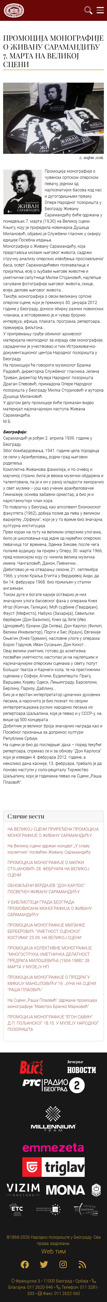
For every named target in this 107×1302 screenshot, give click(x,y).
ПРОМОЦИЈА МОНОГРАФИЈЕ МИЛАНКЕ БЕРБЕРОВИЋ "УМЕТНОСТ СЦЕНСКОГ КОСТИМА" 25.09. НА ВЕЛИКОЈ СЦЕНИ (46, 931)
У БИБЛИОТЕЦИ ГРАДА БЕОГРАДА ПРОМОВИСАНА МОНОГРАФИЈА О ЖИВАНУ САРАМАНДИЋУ (50, 908)
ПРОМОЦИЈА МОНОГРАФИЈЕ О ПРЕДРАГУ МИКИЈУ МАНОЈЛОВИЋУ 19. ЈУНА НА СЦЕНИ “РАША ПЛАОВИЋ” (52, 983)
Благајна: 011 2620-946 (30, 1287)
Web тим (53, 1251)
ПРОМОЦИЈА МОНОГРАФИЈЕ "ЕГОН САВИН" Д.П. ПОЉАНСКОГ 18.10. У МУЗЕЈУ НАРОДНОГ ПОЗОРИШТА (53, 1023)
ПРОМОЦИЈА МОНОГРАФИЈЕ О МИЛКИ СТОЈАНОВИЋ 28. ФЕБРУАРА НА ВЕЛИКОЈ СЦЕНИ (48, 869)
